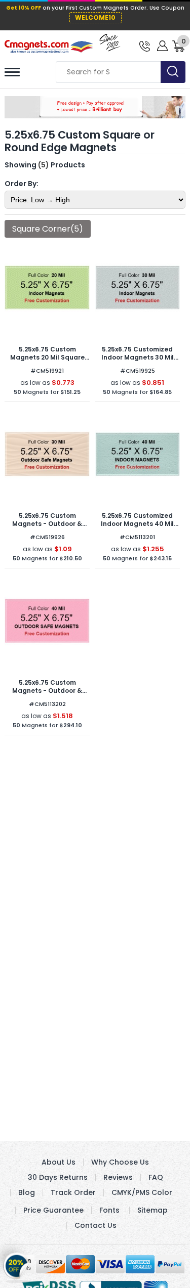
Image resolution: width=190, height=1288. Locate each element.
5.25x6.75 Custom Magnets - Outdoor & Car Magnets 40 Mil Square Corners (47, 694)
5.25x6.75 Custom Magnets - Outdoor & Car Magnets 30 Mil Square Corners (47, 527)
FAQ (155, 1177)
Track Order (73, 1192)
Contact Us (95, 1225)
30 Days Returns (58, 1177)
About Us (58, 1162)
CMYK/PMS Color (141, 1192)
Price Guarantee (53, 1210)
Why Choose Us (120, 1162)
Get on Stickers (16, 1263)
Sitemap (152, 1210)
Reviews (118, 1177)
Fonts (109, 1210)
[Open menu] (12, 72)
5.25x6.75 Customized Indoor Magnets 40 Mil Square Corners (137, 523)
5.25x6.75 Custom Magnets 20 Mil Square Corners (47, 357)
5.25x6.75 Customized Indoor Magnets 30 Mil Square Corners (137, 357)
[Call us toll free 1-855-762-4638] (144, 45)
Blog (26, 1192)
